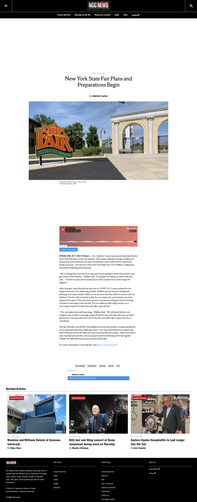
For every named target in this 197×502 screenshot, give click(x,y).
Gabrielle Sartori (88, 378)
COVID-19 (105, 495)
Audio (117, 15)
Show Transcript (68, 249)
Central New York (63, 15)
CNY (102, 479)
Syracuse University (108, 487)
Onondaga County (108, 499)
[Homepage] (98, 9)
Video (125, 15)
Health (56, 483)
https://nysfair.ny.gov (106, 344)
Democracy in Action (102, 15)
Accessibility (153, 469)
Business (57, 487)
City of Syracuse (92, 366)
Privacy (151, 473)
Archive (135, 15)
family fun (111, 366)
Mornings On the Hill (82, 15)
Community (102, 366)
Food (118, 366)
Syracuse (104, 476)
